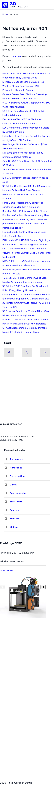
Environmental (18, 493)
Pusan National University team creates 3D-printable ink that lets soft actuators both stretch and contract (25, 223)
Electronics (16, 501)
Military (14, 527)
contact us (15, 56)
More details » (7, 570)
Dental (13, 484)
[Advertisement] (27, 390)
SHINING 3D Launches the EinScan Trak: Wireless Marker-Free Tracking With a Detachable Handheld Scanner (23, 86)
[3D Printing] (15, 5)
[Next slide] (43, 587)
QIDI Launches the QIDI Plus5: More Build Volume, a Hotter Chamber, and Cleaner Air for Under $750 (26, 253)
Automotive (16, 459)
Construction (17, 476)
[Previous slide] (2, 587)
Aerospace (16, 467)
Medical (14, 518)
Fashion (14, 510)
